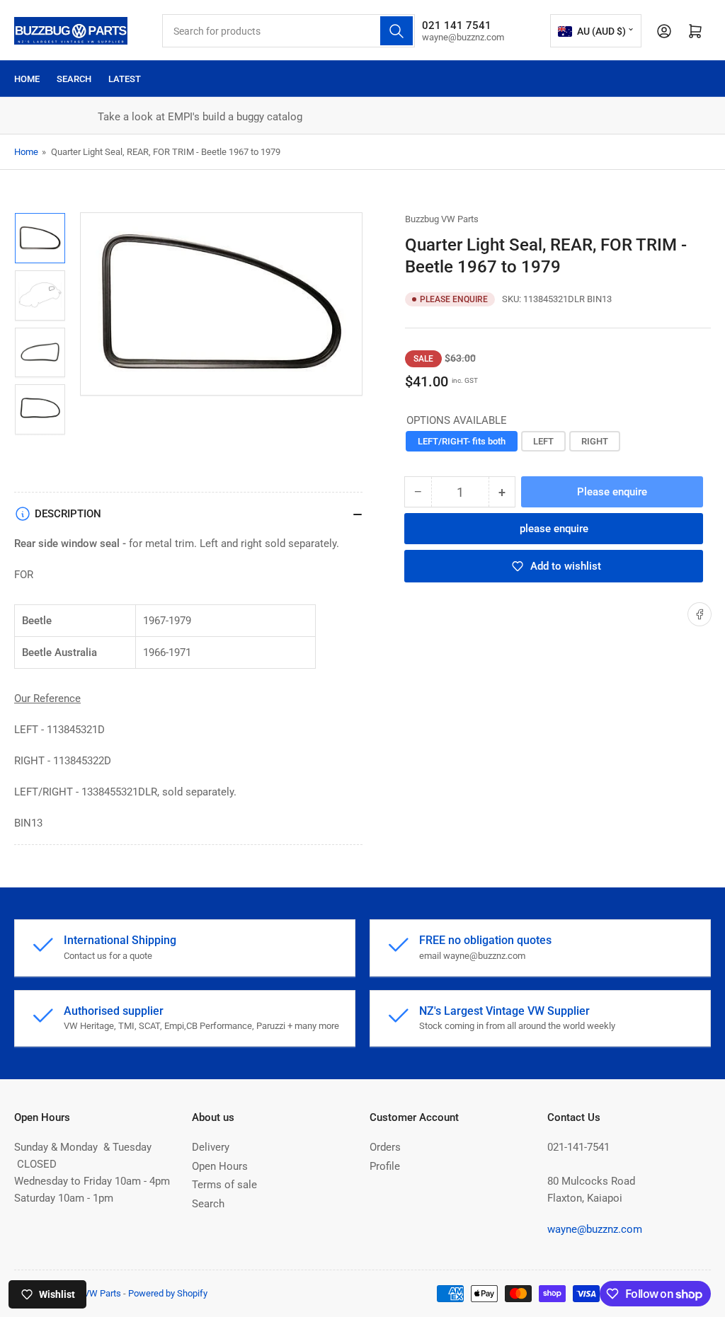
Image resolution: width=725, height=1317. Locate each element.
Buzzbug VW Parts (442, 219)
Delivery (210, 1147)
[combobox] (288, 30)
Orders (385, 1147)
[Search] (396, 31)
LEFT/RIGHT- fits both (462, 441)
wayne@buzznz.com (594, 1229)
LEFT (543, 441)
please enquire (554, 528)
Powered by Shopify (167, 1293)
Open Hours (220, 1166)
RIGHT (594, 441)
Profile (385, 1166)
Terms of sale (224, 1184)
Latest (124, 79)
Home (27, 79)
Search (74, 79)
